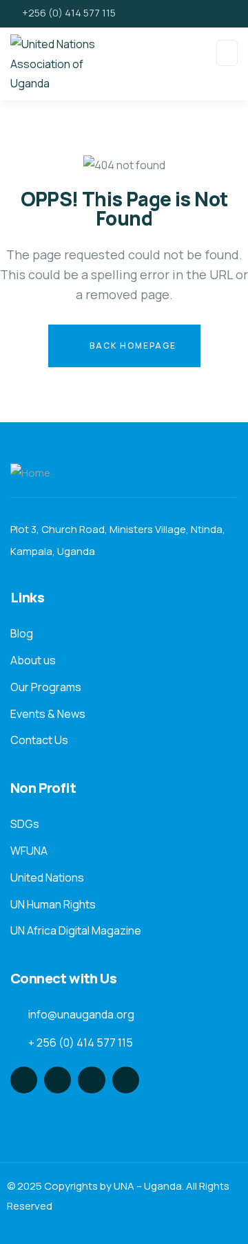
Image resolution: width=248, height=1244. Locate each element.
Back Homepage (131, 345)
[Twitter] (23, 1080)
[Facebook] (57, 1080)
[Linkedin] (125, 1080)
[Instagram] (91, 1080)
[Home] (30, 473)
